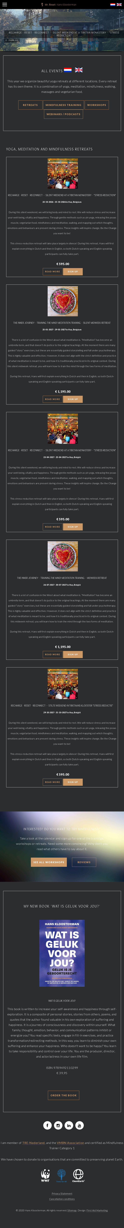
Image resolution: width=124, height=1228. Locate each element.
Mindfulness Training (63, 105)
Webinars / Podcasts (63, 114)
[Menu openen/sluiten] (4, 4)
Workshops (96, 105)
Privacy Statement (62, 1193)
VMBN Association (70, 1143)
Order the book (64, 1095)
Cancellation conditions (62, 1198)
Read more (52, 271)
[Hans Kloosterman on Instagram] (58, 1125)
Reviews (84, 862)
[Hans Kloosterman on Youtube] (79, 1125)
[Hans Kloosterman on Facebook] (47, 1125)
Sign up (73, 271)
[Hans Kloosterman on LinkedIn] (69, 1125)
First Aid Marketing (97, 1210)
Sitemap (72, 1210)
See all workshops (48, 862)
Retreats (30, 105)
